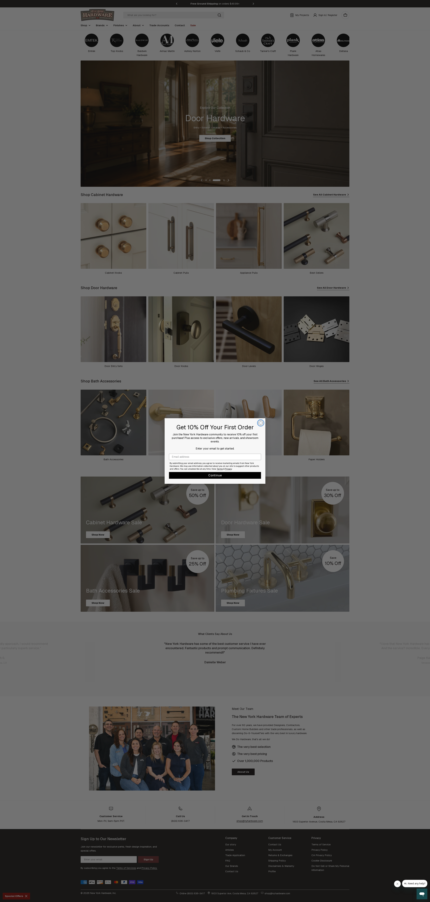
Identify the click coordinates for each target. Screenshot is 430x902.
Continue (215, 475)
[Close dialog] (260, 423)
